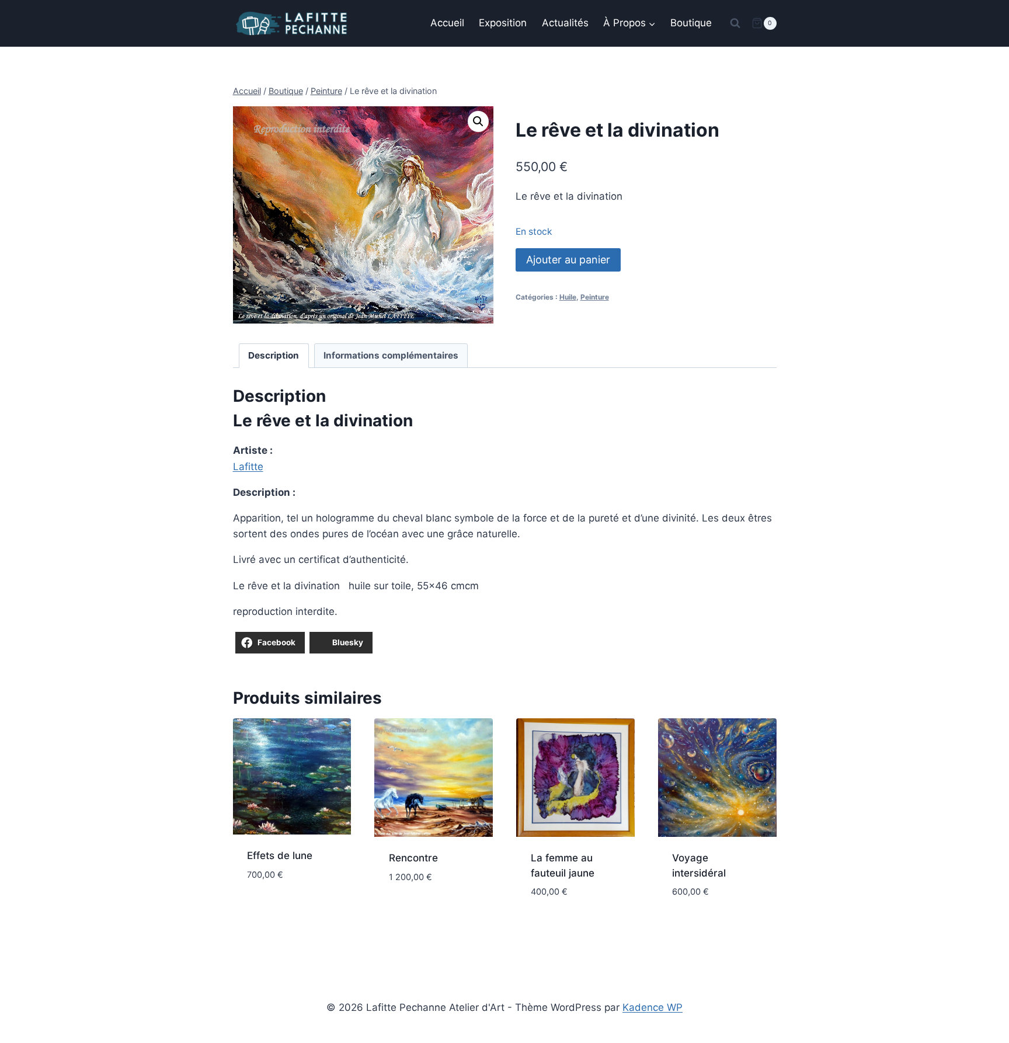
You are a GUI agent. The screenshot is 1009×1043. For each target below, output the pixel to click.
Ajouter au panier (568, 259)
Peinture (594, 297)
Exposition (503, 23)
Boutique (691, 23)
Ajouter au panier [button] (291, 893)
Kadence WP (652, 1007)
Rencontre (413, 858)
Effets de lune (279, 855)
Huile (567, 297)
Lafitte (248, 466)
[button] (478, 121)
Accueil (447, 23)
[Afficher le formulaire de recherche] (735, 23)
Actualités (565, 23)
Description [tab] (273, 355)
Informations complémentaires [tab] (390, 355)
